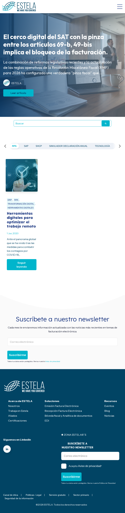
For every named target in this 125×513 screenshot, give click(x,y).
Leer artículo (18, 93)
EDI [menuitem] (47, 420)
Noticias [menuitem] (109, 415)
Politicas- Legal (33, 495)
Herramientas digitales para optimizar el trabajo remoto (21, 220)
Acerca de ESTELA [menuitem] (20, 401)
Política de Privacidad (107, 483)
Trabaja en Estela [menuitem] (18, 410)
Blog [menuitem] (107, 410)
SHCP (39, 146)
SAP (26, 146)
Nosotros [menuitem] (14, 406)
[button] (119, 77)
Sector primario (81, 495)
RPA (14, 146)
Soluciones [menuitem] (52, 401)
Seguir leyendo (21, 264)
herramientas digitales (21, 208)
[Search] (106, 123)
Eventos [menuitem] (109, 406)
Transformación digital (21, 204)
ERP (10, 200)
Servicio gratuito (57, 495)
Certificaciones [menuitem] (17, 420)
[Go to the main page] (19, 6)
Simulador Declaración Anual (68, 146)
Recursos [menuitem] (110, 401)
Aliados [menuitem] (12, 415)
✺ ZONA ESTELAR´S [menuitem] (73, 434)
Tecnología (102, 146)
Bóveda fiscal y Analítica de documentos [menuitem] (68, 415)
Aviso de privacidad (52, 361)
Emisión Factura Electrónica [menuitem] (61, 406)
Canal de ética (10, 495)
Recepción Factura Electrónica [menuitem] (63, 410)
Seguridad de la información (19, 498)
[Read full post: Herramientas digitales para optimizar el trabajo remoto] (21, 175)
